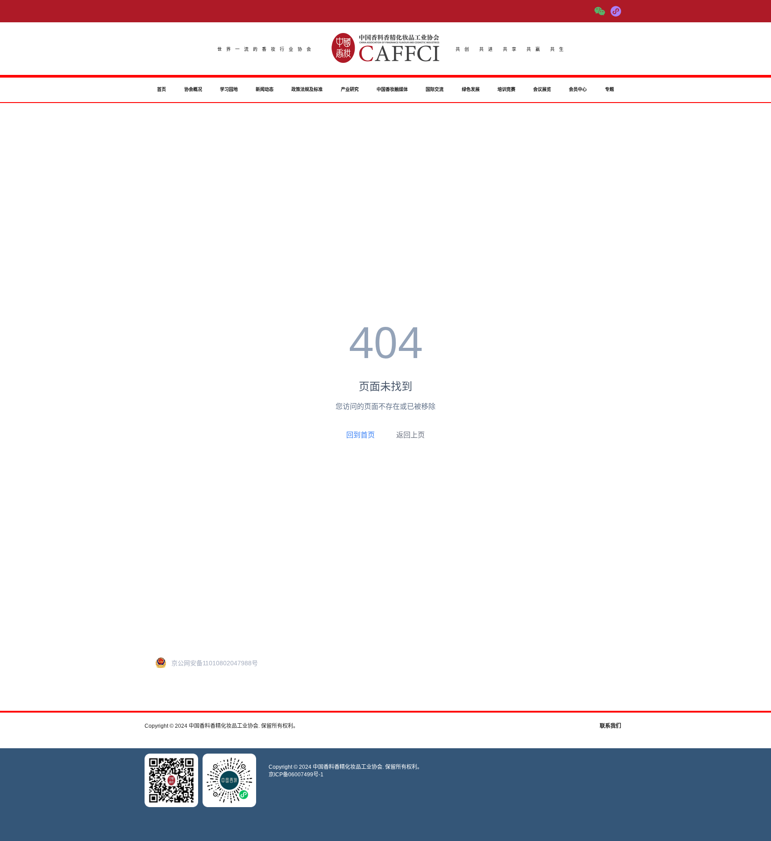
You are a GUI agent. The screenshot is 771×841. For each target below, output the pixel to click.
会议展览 (542, 89)
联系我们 (610, 726)
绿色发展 (471, 89)
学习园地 (229, 89)
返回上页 (410, 435)
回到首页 (360, 435)
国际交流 (435, 89)
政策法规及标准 (307, 89)
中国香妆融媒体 (392, 89)
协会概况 (193, 89)
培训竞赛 (506, 89)
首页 (161, 89)
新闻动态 (265, 89)
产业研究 (350, 89)
